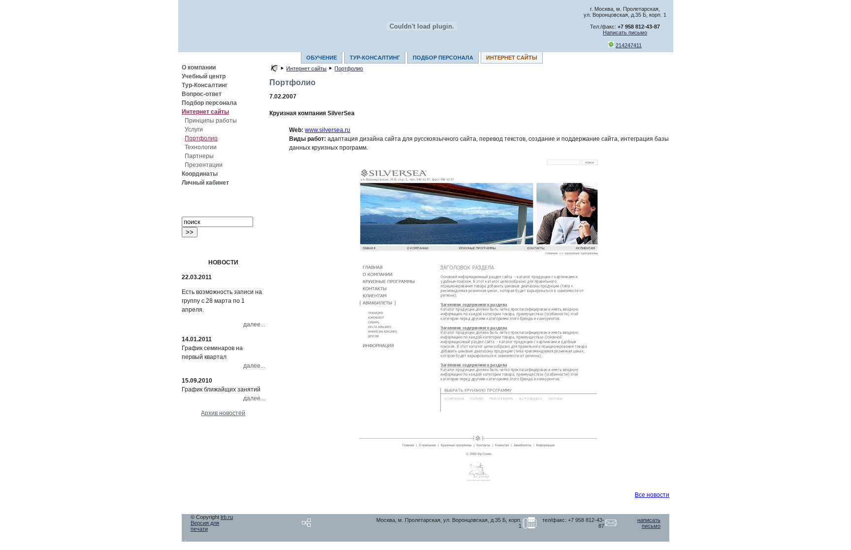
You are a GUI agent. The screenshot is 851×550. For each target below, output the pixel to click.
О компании (199, 67)
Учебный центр (204, 76)
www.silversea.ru (327, 130)
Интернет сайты (205, 111)
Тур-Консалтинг (205, 85)
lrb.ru (227, 517)
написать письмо (648, 523)
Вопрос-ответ (202, 94)
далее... (254, 324)
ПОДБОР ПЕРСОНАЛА (443, 58)
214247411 (629, 45)
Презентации (204, 165)
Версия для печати (205, 526)
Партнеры (199, 156)
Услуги (194, 129)
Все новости (652, 494)
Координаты (200, 173)
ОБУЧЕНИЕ (321, 58)
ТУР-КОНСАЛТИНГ (375, 58)
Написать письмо (625, 32)
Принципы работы (211, 121)
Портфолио (201, 138)
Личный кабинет (205, 182)
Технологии (201, 147)
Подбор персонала (209, 102)
